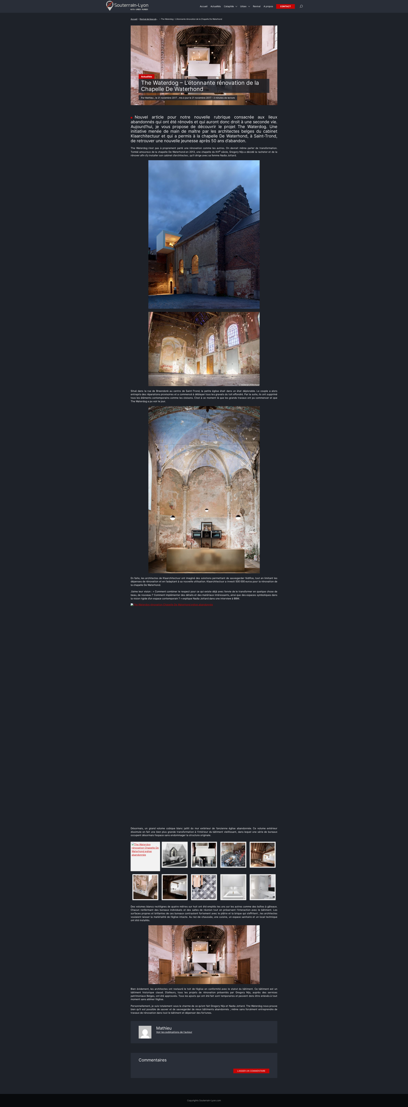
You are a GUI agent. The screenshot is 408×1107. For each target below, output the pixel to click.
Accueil (203, 6)
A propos (268, 6)
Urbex (243, 6)
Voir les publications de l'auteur (174, 1032)
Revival (256, 6)
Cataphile (229, 6)
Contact (285, 6)
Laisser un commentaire (251, 1071)
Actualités (146, 76)
